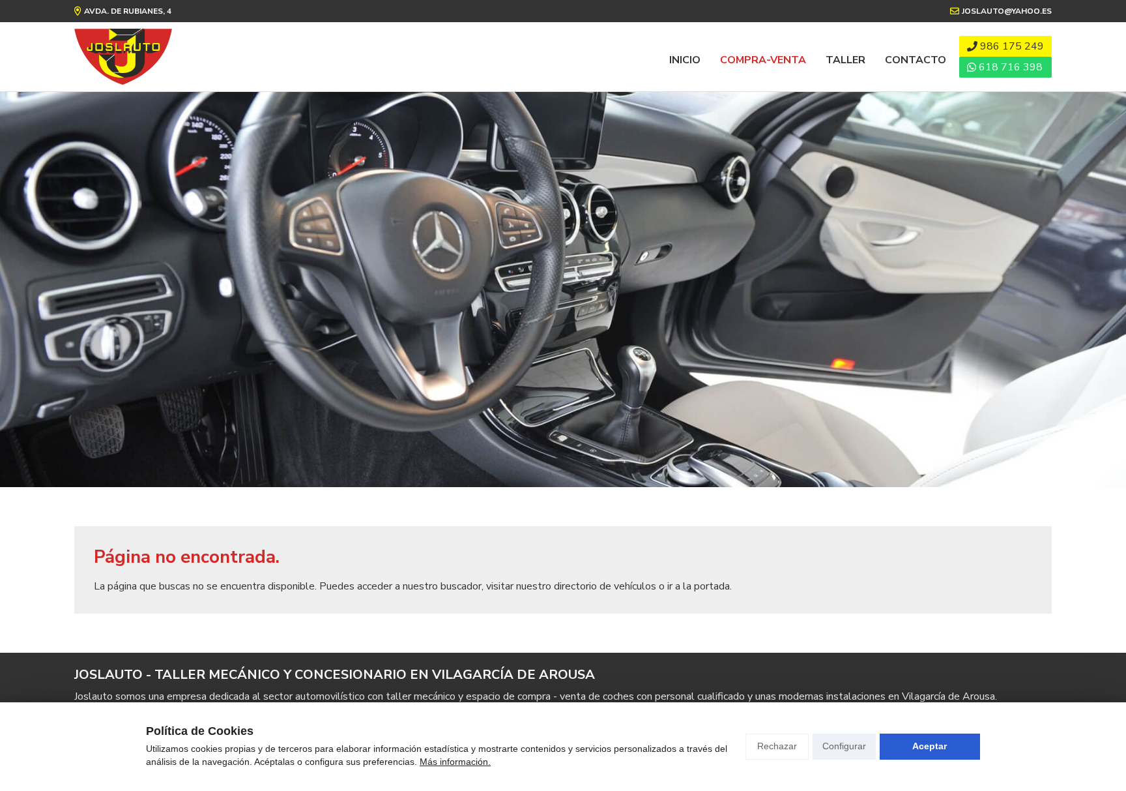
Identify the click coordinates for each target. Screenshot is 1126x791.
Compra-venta (763, 60)
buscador (461, 586)
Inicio (684, 60)
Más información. (455, 761)
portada (712, 586)
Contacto (915, 60)
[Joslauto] (123, 57)
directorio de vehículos (605, 586)
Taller (845, 60)
